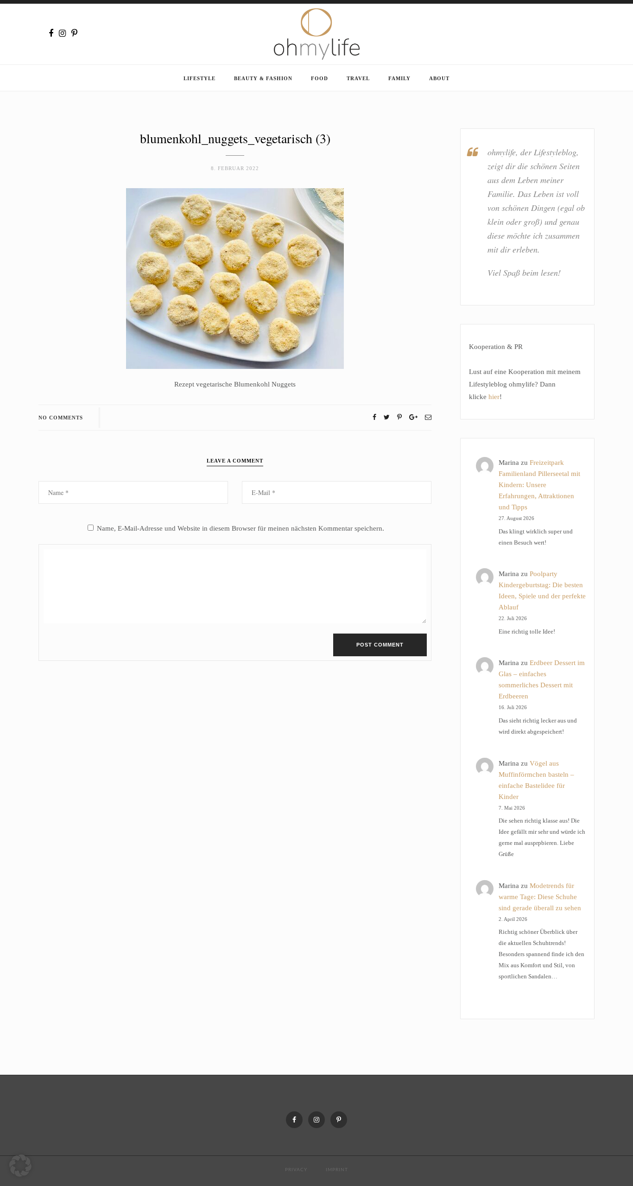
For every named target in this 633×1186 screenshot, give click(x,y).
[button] (20, 1165)
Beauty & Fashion (263, 78)
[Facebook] (51, 33)
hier (494, 396)
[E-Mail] (428, 417)
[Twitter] (387, 417)
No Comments (60, 417)
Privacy (296, 1169)
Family (399, 78)
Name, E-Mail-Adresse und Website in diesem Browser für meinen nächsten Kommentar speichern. (240, 528)
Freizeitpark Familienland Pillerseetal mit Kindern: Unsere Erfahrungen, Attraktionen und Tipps (539, 485)
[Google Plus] (413, 417)
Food (319, 78)
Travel (358, 78)
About (439, 78)
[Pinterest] (74, 33)
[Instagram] (62, 33)
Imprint (337, 1169)
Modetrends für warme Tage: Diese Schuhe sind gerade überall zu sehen (540, 897)
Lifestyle (199, 78)
